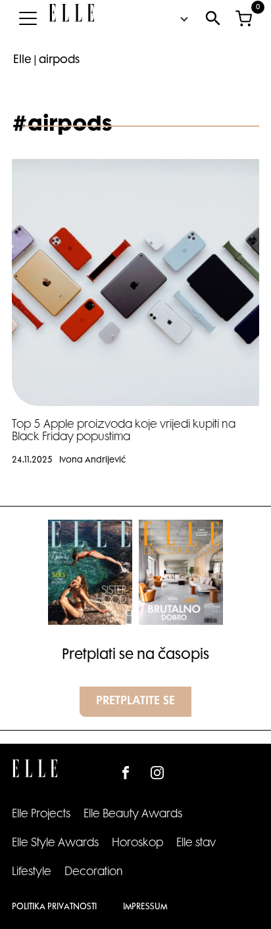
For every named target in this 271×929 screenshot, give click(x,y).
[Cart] (243, 18)
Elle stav (196, 843)
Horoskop (137, 843)
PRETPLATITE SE (135, 701)
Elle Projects (41, 814)
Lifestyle (31, 872)
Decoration (93, 872)
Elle (22, 60)
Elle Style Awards (55, 843)
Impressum (145, 907)
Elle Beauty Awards (133, 814)
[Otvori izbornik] (27, 18)
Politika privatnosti (54, 907)
